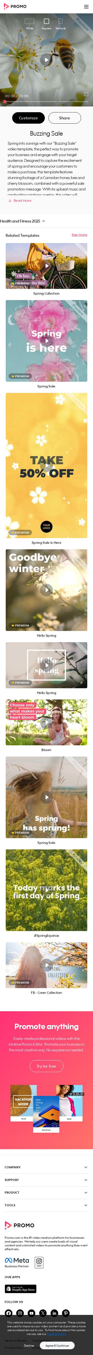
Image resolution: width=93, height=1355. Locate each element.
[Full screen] (86, 94)
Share (64, 118)
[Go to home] (17, 6)
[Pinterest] (66, 1313)
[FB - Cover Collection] (46, 965)
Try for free (46, 1066)
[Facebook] (17, 1262)
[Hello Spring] (46, 590)
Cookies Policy (56, 1334)
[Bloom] (46, 722)
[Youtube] (31, 1313)
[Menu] (86, 6)
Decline (29, 1345)
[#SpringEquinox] (46, 890)
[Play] (47, 60)
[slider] (4, 101)
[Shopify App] (46, 1289)
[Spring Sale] (46, 341)
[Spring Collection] (46, 266)
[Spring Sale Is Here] (46, 465)
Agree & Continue (57, 1345)
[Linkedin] (54, 1313)
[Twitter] (43, 1313)
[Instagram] (39, 1262)
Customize (28, 118)
